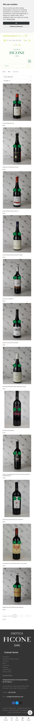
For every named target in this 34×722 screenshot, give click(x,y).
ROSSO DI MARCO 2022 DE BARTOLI (10, 211)
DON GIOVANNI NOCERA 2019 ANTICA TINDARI (12, 255)
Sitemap (5, 667)
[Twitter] (17, 702)
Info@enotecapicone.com (15, 696)
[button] (19, 102)
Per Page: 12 (7, 80)
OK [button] (16, 23)
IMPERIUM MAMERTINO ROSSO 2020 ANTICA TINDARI (14, 386)
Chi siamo (6, 661)
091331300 (12, 692)
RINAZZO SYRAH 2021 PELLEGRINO (10, 342)
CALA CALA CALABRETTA (8, 298)
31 (27, 616)
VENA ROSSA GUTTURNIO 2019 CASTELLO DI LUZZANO (15, 563)
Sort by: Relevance (8, 76)
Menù (4, 663)
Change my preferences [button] (16, 26)
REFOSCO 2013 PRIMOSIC (8, 430)
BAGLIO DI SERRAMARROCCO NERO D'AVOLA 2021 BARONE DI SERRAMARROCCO (16, 475)
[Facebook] (13, 702)
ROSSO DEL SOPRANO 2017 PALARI (10, 167)
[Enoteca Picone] (17, 53)
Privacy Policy (11, 19)
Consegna (6, 657)
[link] (11, 19)
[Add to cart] (14, 102)
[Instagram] (20, 702)
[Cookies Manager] (30, 712)
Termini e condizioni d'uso (11, 659)
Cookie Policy (7, 669)
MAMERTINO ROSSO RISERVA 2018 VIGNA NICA (13, 607)
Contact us (6, 665)
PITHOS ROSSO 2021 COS (8, 123)
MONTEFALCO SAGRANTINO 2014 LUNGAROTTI (13, 519)
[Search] (27, 66)
